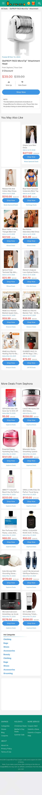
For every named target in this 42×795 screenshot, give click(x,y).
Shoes (6, 647)
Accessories (9, 651)
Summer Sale (19, 735)
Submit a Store (33, 729)
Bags (6, 643)
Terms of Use (6, 752)
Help (29, 736)
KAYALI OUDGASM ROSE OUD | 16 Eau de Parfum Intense (30, 532)
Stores (3, 729)
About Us (4, 745)
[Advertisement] (10, 144)
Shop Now (21, 92)
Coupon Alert (33, 726)
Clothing (7, 639)
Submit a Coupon (34, 732)
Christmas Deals (20, 726)
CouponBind (4, 767)
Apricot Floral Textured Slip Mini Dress (9, 272)
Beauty (7, 654)
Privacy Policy (6, 749)
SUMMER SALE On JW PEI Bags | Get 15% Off (30, 353)
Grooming (8, 673)
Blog (3, 732)
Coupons (4, 736)
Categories (5, 726)
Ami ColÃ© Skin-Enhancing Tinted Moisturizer (29, 614)
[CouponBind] (17, 3)
